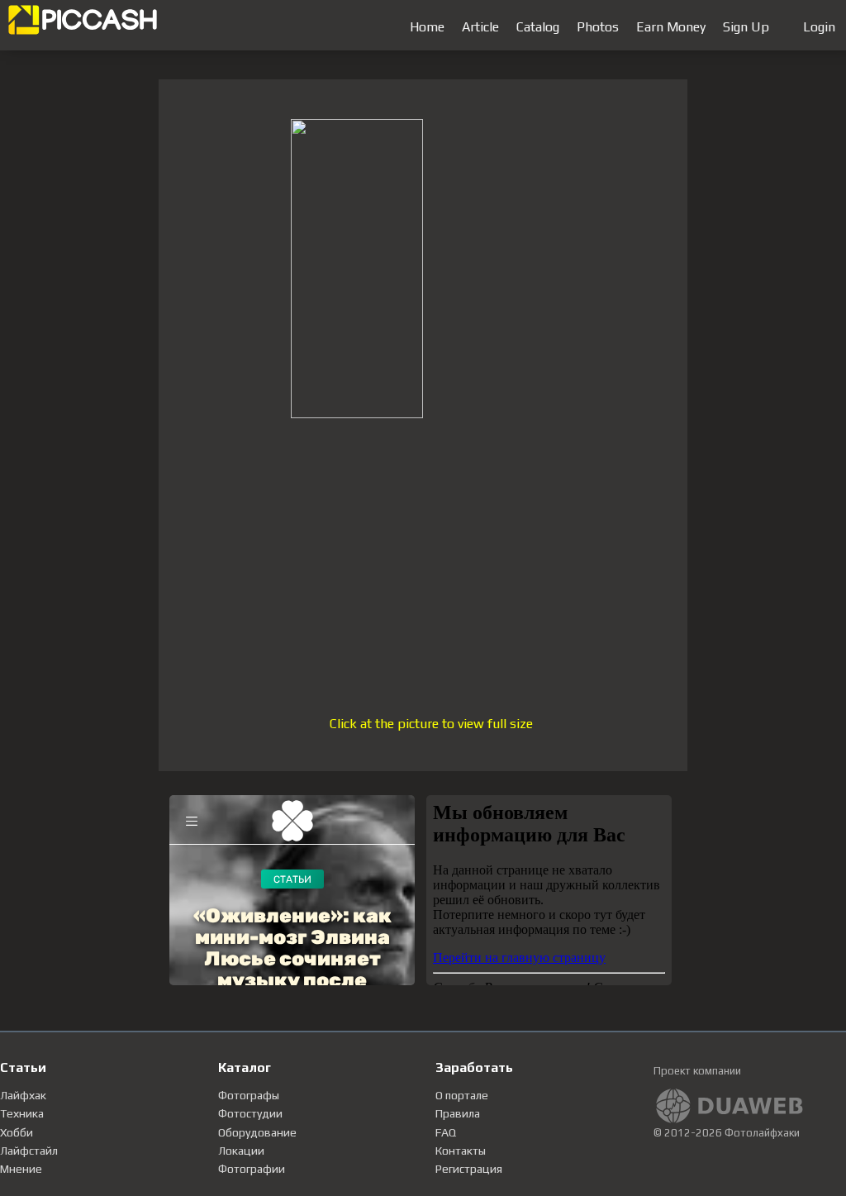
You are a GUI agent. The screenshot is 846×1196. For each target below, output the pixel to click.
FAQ (445, 1132)
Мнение (21, 1168)
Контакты (460, 1150)
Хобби (16, 1132)
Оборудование (257, 1132)
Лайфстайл (29, 1150)
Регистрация (468, 1168)
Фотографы (248, 1095)
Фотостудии (250, 1113)
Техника (22, 1113)
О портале (461, 1095)
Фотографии (251, 1168)
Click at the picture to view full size (431, 723)
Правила (457, 1113)
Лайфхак (23, 1095)
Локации (241, 1150)
